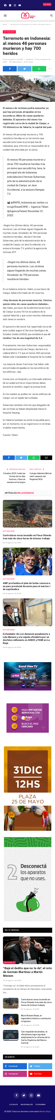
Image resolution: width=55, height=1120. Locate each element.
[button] (5, 15)
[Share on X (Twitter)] (24, 68)
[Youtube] (19, 5)
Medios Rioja (44, 1111)
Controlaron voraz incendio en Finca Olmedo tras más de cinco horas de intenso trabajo (36, 1002)
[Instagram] (14, 5)
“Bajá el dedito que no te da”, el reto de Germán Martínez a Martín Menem (27, 971)
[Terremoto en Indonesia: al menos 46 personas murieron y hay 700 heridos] (27, 88)
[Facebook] (5, 5)
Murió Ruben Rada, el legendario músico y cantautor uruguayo (36, 1018)
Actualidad (9, 32)
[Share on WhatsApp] (39, 68)
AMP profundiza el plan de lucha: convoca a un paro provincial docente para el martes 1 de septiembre (26, 586)
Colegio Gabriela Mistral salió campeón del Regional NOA (40, 476)
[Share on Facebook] (10, 68)
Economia (41, 1104)
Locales (13, 1104)
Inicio (5, 24)
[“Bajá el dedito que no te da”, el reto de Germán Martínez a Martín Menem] (27, 950)
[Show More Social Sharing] (49, 68)
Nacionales (9, 962)
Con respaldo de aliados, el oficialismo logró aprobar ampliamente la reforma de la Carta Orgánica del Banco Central (35, 1037)
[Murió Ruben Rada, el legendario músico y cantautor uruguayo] (10, 1019)
